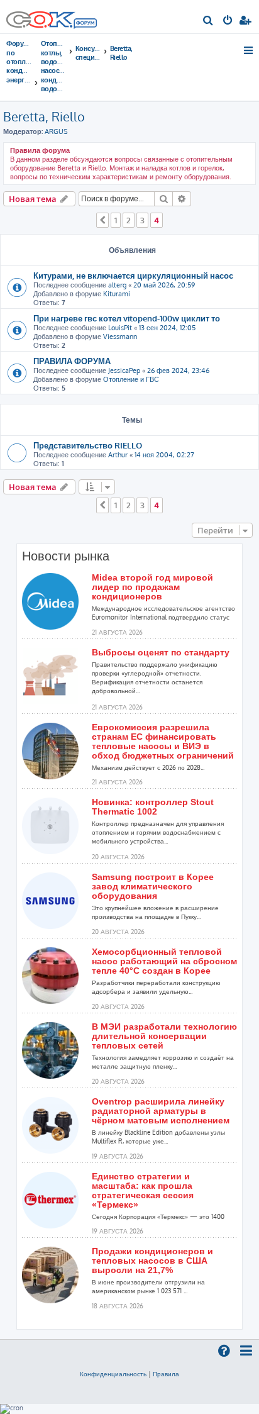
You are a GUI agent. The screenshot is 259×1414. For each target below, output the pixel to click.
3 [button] (142, 220)
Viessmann (120, 336)
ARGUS (56, 131)
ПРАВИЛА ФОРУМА (72, 360)
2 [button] (128, 220)
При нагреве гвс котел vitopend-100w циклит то (126, 318)
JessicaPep (124, 370)
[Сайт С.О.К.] (51, 16)
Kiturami (116, 293)
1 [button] (115, 220)
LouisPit (120, 327)
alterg (117, 285)
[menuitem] (208, 21)
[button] (102, 220)
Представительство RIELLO (87, 445)
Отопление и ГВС (131, 379)
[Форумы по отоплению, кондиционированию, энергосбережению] (85, 24)
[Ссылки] (249, 50)
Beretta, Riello (44, 116)
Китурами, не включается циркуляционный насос (133, 275)
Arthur (118, 454)
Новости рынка (65, 556)
